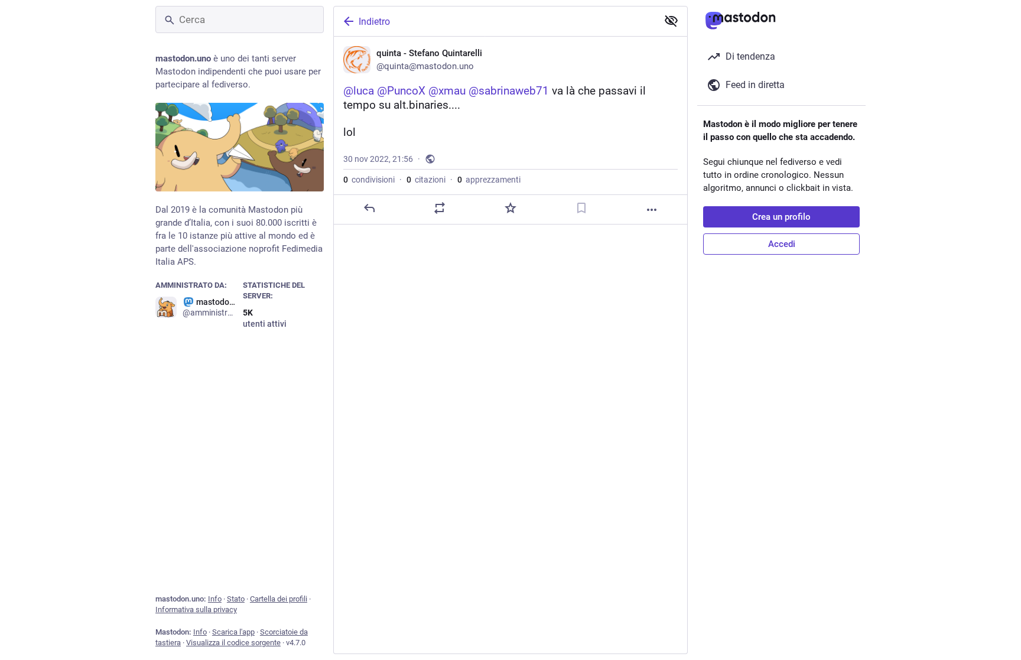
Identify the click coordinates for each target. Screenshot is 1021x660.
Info (215, 598)
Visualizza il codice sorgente (233, 642)
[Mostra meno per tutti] (671, 20)
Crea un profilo (781, 217)
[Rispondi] (369, 208)
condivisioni (369, 179)
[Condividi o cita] (440, 208)
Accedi (781, 244)
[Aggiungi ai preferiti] (510, 208)
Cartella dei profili (278, 598)
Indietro (374, 21)
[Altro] (652, 210)
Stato (236, 598)
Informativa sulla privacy (196, 609)
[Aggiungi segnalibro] (581, 208)
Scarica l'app (233, 632)
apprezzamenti (489, 179)
